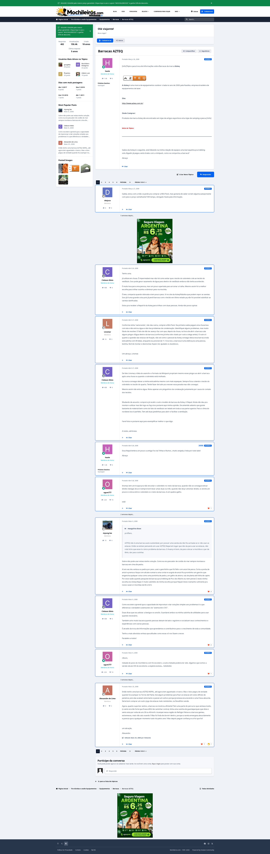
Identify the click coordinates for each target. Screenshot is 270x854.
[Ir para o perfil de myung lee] (107, 525)
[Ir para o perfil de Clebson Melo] (107, 272)
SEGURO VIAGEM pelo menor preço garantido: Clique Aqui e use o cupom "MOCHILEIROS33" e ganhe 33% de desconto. (104, 3)
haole (107, 71)
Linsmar (107, 332)
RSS (94, 850)
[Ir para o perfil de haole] (107, 63)
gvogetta (67, 65)
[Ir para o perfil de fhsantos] (60, 74)
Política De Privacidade (64, 850)
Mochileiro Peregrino (85, 64)
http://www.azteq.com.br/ (132, 103)
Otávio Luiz (86, 73)
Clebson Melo (107, 280)
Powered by (203, 850)
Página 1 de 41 (140, 182)
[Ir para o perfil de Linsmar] (107, 324)
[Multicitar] (122, 209)
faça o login (156, 764)
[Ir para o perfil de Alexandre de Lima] (107, 690)
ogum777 (107, 492)
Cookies (86, 850)
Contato (78, 850)
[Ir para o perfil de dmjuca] (107, 192)
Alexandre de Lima (107, 698)
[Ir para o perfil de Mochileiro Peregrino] (78, 65)
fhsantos (67, 73)
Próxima (123, 182)
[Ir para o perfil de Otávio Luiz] (78, 74)
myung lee (107, 533)
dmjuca (107, 200)
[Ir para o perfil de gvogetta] (60, 65)
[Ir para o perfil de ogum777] (107, 484)
